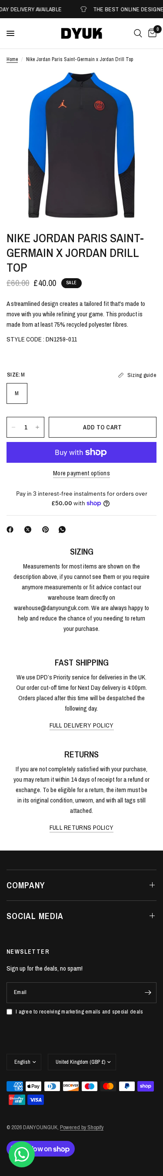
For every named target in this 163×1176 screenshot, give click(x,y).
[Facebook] (12, 529)
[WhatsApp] (64, 529)
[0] (150, 33)
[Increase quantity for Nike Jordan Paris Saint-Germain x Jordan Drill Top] (37, 427)
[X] (29, 529)
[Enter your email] (147, 992)
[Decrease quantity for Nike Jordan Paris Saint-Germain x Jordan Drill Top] (13, 427)
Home (12, 59)
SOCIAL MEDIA (35, 916)
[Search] (138, 33)
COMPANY (26, 885)
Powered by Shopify (81, 1127)
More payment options (81, 473)
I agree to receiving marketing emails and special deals (79, 1011)
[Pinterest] (47, 529)
